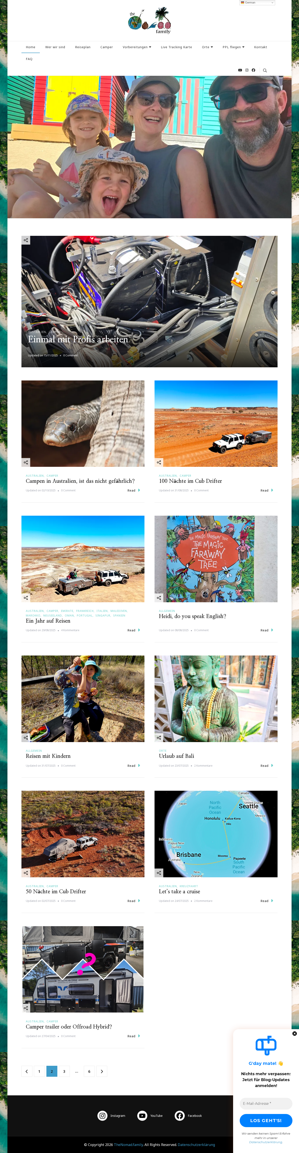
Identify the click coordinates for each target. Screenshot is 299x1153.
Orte (205, 47)
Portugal (85, 615)
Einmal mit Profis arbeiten (78, 339)
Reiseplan (83, 47)
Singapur (102, 615)
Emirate (67, 611)
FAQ (29, 59)
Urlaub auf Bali (176, 756)
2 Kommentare (203, 766)
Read (131, 490)
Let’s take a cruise (179, 891)
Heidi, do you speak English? (192, 616)
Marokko (33, 615)
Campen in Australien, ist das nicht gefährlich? (80, 481)
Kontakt (260, 47)
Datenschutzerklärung (196, 1144)
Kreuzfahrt (189, 886)
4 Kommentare (70, 630)
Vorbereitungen (135, 47)
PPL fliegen (232, 47)
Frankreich (85, 611)
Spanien (119, 615)
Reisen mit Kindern (48, 756)
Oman (69, 615)
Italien (102, 611)
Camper (106, 47)
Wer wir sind (55, 47)
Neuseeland (52, 615)
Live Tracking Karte (176, 47)
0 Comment (70, 355)
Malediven (119, 611)
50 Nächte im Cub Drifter (56, 891)
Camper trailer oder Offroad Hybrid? (69, 1027)
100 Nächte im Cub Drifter (190, 481)
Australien (37, 332)
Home (30, 47)
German (249, 2)
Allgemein (167, 611)
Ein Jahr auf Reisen (48, 621)
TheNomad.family (128, 1144)
